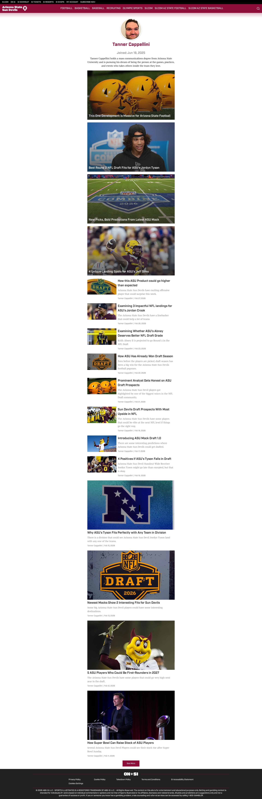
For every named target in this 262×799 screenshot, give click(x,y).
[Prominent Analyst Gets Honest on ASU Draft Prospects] (131, 391)
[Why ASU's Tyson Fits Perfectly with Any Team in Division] (131, 514)
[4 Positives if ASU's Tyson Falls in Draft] (131, 467)
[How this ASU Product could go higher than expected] (131, 289)
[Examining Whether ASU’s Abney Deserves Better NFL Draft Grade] (131, 339)
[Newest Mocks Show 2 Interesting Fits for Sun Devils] (131, 584)
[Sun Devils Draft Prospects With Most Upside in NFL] (131, 420)
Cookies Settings (76, 784)
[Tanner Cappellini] (125, 298)
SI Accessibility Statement (182, 780)
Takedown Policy (123, 780)
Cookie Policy (99, 780)
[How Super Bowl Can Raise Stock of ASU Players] (131, 724)
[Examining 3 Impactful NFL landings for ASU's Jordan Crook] (131, 314)
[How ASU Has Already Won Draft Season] (131, 364)
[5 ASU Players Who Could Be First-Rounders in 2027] (131, 654)
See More (131, 764)
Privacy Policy (75, 780)
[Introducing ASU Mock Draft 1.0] (131, 444)
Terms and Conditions (151, 780)
